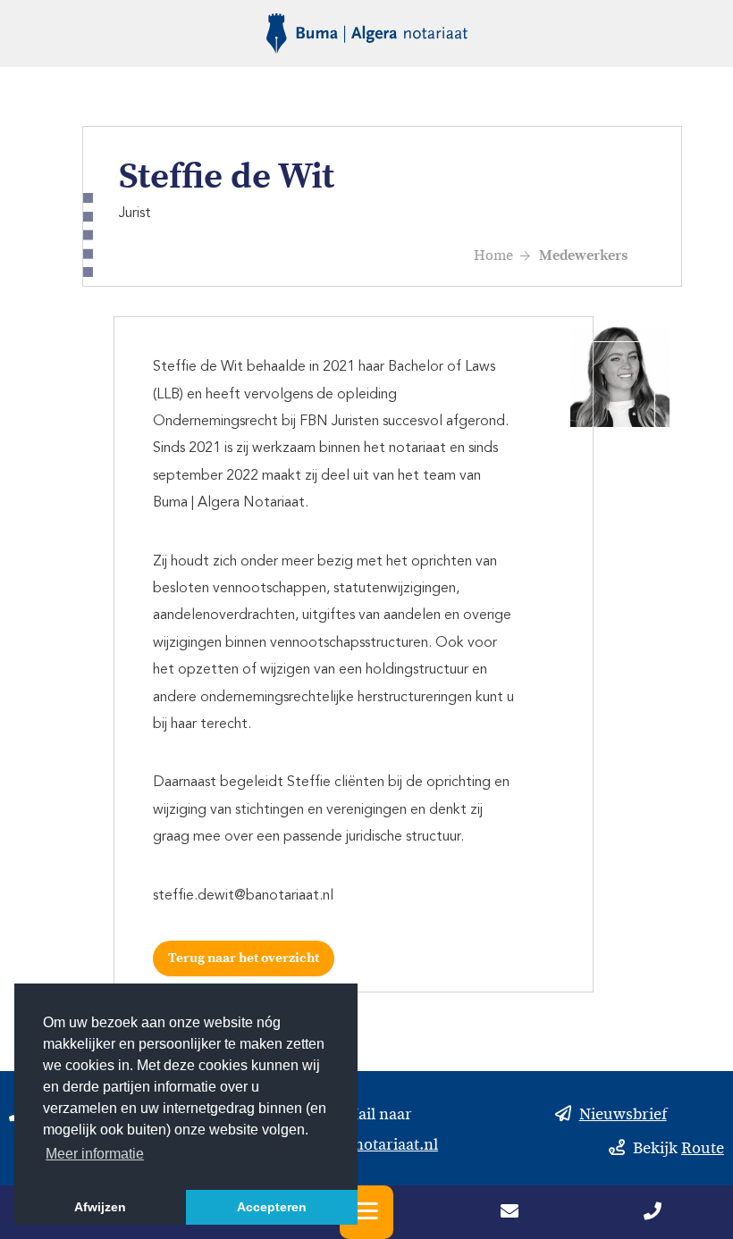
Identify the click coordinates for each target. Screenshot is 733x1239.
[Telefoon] (652, 1213)
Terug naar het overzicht (243, 958)
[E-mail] (509, 1213)
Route (702, 1150)
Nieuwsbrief (623, 1116)
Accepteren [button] (272, 1207)
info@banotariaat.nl (366, 1146)
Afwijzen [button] (100, 1207)
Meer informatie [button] (95, 1153)
